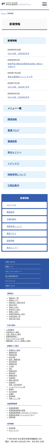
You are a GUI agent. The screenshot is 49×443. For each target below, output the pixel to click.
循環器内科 (13, 364)
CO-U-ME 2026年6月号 (18, 97)
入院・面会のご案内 (13, 334)
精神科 (11, 389)
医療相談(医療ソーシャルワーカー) (21, 415)
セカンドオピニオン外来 (15, 338)
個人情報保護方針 (11, 276)
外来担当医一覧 (14, 316)
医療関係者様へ (12, 336)
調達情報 (12, 119)
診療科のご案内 (14, 350)
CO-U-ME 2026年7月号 (18, 87)
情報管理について (17, 174)
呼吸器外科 (13, 371)
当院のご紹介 (14, 307)
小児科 (11, 366)
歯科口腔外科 (14, 380)
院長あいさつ (14, 300)
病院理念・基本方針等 (17, 303)
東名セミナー (15, 152)
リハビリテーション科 (17, 387)
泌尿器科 (12, 378)
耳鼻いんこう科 (14, 398)
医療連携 (12, 417)
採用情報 (12, 428)
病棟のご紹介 (14, 312)
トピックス (13, 163)
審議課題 (12, 141)
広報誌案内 (13, 185)
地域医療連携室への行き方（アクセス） (23, 413)
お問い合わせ (10, 262)
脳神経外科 (13, 375)
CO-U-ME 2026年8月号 (18, 53)
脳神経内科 (13, 353)
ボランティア (14, 430)
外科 (10, 369)
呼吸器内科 (13, 355)
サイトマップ (10, 281)
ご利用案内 (10, 330)
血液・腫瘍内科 (14, 360)
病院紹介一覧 (14, 298)
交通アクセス (10, 286)
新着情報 (24, 198)
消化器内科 (13, 362)
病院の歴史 (13, 305)
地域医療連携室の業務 (17, 410)
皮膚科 (11, 394)
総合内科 (12, 357)
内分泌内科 (13, 392)
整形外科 (12, 373)
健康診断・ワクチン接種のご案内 (18, 341)
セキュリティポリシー (13, 271)
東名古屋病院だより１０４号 (20, 77)
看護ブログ (13, 130)
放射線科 (12, 396)
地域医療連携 (14, 408)
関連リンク (9, 267)
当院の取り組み (14, 319)
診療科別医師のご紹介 (17, 314)
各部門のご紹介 (14, 310)
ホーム (3, 13)
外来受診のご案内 (12, 332)
